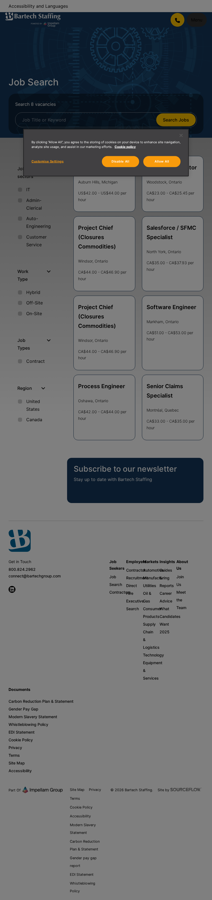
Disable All (120, 161)
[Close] (181, 135)
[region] (106, 153)
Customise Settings (47, 161)
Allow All (162, 161)
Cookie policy (125, 147)
